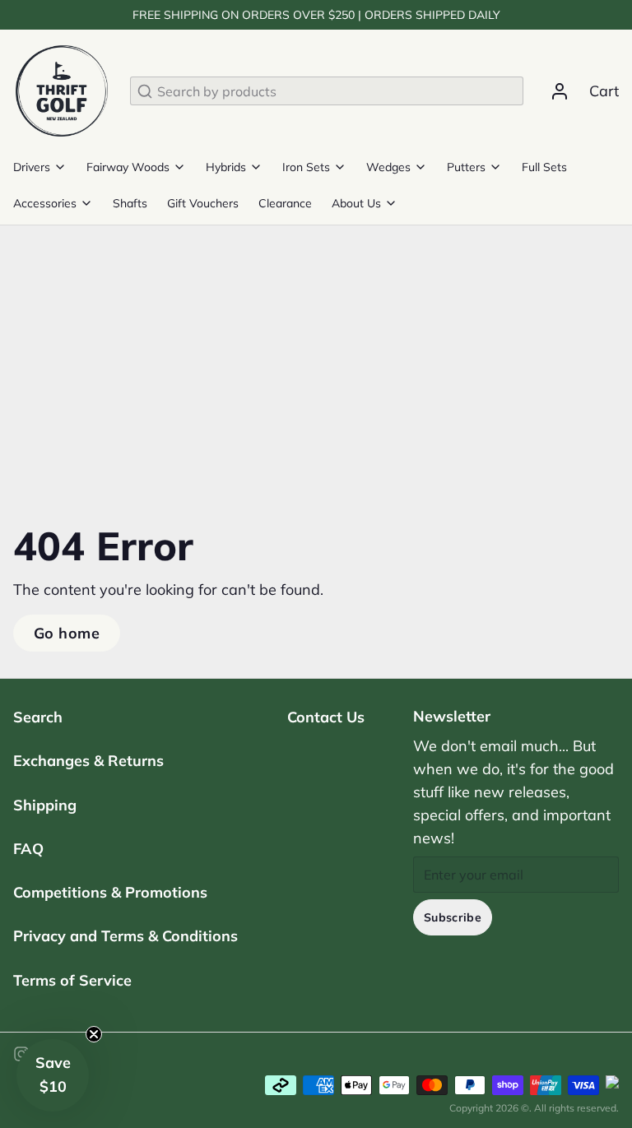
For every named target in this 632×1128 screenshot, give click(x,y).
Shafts (130, 203)
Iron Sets (306, 167)
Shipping (45, 805)
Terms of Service (72, 980)
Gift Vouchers (203, 203)
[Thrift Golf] (61, 91)
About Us (356, 203)
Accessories (45, 203)
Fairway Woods (128, 167)
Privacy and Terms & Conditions (125, 935)
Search (38, 717)
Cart (604, 90)
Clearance (285, 203)
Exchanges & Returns (88, 760)
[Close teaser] (94, 1034)
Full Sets (544, 167)
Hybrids (226, 167)
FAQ (28, 848)
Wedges (388, 167)
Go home (67, 633)
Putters (466, 167)
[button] (52, 1075)
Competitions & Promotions (110, 892)
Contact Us (326, 717)
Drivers (31, 167)
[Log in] (553, 91)
